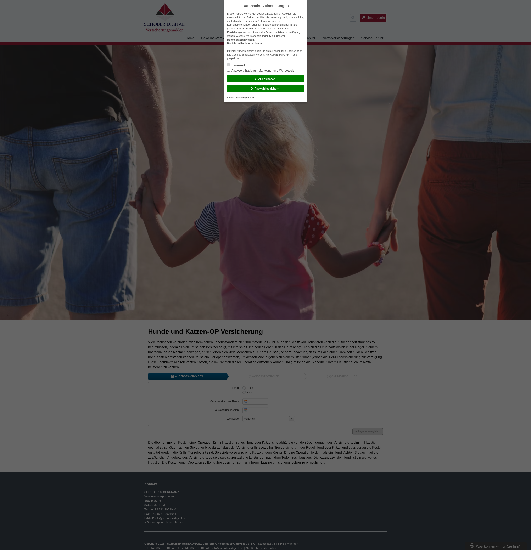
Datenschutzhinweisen (240, 39)
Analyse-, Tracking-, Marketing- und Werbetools (262, 70)
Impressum (248, 97)
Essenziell (238, 65)
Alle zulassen (266, 78)
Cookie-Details (234, 97)
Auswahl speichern (267, 88)
